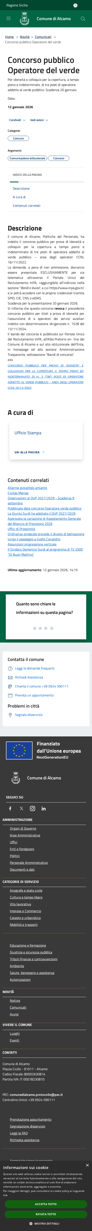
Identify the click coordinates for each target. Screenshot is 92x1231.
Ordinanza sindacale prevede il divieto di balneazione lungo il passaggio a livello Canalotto (46, 536)
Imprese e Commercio (25, 910)
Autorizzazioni (20, 979)
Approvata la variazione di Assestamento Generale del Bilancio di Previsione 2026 (44, 521)
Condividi (15, 120)
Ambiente (17, 965)
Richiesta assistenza (24, 1139)
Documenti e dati (22, 869)
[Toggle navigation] (8, 18)
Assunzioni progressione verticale (32, 544)
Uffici (13, 842)
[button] (46, 1223)
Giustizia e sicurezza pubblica (31, 952)
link (5, 1195)
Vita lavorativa (20, 904)
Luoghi (15, 1033)
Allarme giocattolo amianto (27, 487)
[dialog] (46, 1196)
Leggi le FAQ (19, 1133)
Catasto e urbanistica (25, 917)
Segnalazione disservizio (27, 1126)
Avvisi (14, 1014)
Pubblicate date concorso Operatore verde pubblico (44, 508)
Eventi (14, 1040)
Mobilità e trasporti (24, 924)
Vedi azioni (37, 120)
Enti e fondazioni (22, 848)
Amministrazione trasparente (31, 1160)
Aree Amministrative (25, 835)
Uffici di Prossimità (21, 528)
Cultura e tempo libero (26, 897)
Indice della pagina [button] (27, 174)
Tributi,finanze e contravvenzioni (34, 959)
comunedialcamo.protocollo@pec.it (36, 1094)
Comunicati (43, 36)
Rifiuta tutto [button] (46, 1214)
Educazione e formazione (28, 945)
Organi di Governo (23, 828)
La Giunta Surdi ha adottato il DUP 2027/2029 (42, 513)
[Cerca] (83, 18)
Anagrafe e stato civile (26, 890)
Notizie (15, 1000)
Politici (15, 855)
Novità (25, 36)
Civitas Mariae (18, 492)
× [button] (87, 1165)
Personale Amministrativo (29, 862)
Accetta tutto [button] (46, 1204)
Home (9, 36)
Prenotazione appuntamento (30, 1119)
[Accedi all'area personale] (75, 5)
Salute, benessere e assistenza (32, 972)
